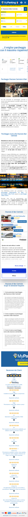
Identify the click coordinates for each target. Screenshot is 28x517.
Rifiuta (14, 275)
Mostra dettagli (19, 265)
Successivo (17, 388)
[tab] (14, 285)
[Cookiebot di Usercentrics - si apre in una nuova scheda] (19, 240)
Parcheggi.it (14, 515)
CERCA (14, 32)
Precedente (10, 388)
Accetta (14, 270)
